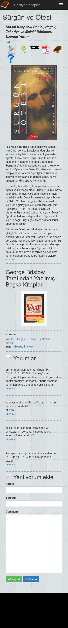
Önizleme (31, 579)
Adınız (10, 484)
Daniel (32, 339)
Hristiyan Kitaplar (27, 4)
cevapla (10, 388)
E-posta (11, 497)
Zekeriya (45, 339)
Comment (13, 511)
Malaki (9, 343)
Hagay (21, 339)
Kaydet (15, 579)
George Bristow (23, 346)
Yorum (9, 339)
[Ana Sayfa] (4, 4)
